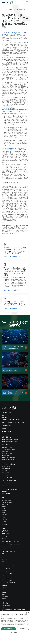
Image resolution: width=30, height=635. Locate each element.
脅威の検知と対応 (6, 417)
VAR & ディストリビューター (8, 580)
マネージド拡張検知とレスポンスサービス (13, 422)
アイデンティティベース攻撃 (8, 449)
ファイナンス (5, 504)
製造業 (3, 512)
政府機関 (4, 506)
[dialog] (15, 623)
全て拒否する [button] (22, 628)
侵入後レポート (17, 38)
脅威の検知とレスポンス (7, 447)
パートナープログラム (7, 573)
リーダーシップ (5, 590)
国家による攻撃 (5, 473)
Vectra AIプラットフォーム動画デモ (10, 439)
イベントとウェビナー (7, 568)
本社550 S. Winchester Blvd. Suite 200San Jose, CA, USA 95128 (13, 609)
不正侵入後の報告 (7, 108)
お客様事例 (5, 531)
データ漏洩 (4, 471)
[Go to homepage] (7, 2)
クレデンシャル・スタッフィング (9, 489)
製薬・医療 (4, 515)
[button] (15, 632)
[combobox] (26, 613)
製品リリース (5, 538)
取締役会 (4, 592)
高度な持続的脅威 (6, 468)
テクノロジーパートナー (7, 578)
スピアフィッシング (6, 485)
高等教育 (4, 510)
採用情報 (4, 598)
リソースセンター (6, 564)
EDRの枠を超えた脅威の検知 (8, 457)
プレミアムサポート (6, 546)
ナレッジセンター (6, 536)
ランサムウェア (5, 475)
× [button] (28, 612)
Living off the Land (6, 493)
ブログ (3, 561)
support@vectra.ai (6, 605)
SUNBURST (4, 491)
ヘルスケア (4, 508)
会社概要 (4, 588)
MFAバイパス (5, 487)
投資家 (3, 594)
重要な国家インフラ (6, 500)
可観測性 (4, 415)
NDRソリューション (6, 425)
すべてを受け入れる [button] (8, 628)
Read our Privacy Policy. (12, 626)
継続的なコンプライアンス (8, 459)
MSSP (3, 576)
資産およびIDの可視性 (7, 453)
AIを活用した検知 (6, 455)
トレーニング (5, 548)
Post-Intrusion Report (8, 148)
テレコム (4, 521)
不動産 (3, 517)
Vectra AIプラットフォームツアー (9, 441)
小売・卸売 (4, 519)
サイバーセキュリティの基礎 (8, 566)
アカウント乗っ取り (6, 466)
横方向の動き (5, 451)
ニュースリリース (6, 596)
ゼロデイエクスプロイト (7, 483)
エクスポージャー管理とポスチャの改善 (11, 419)
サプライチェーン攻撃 (7, 477)
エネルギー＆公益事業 (7, 502)
